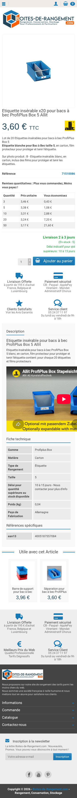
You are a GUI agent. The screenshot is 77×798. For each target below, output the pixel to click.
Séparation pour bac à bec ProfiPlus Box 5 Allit (54, 591)
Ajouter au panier (57, 261)
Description (15, 331)
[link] (29, 774)
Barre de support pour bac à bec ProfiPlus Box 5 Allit (22, 593)
